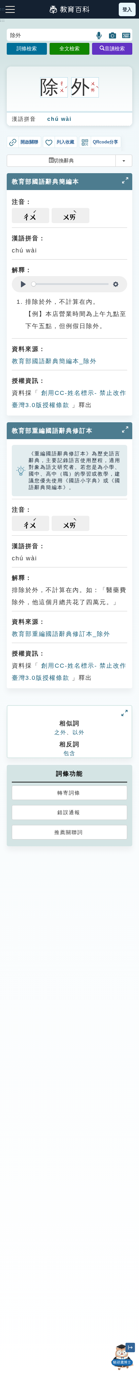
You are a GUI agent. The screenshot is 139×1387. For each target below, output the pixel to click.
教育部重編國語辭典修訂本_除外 (61, 634)
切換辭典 (64, 160)
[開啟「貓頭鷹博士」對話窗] (122, 1357)
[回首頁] (69, 9)
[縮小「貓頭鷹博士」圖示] (130, 1347)
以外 (79, 732)
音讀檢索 (115, 48)
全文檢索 (69, 48)
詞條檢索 (27, 48)
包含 (69, 753)
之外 (60, 732)
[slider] (70, 284)
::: (2, 20)
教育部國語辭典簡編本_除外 (54, 361)
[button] (99, 35)
